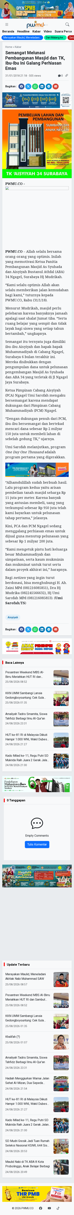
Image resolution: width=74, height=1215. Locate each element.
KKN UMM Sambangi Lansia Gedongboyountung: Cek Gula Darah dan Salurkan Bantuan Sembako (24, 695)
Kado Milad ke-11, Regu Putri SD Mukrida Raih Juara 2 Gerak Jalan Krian (27, 757)
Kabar (36, 31)
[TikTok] (58, 1208)
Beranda (8, 31)
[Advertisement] (37, 924)
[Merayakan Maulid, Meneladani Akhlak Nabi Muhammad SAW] (61, 979)
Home (8, 47)
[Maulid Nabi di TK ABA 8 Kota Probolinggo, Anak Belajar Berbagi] (61, 1167)
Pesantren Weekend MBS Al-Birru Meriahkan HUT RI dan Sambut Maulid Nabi (24, 674)
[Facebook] (41, 1208)
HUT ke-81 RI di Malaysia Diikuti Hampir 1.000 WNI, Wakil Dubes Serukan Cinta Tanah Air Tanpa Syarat (26, 737)
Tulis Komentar (37, 844)
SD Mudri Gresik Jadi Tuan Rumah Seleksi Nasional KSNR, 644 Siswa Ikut (28, 1143)
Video (48, 31)
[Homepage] (37, 24)
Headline (23, 31)
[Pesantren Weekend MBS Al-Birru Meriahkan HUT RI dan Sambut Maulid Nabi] (61, 1000)
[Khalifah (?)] (61, 1042)
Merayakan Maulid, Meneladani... (22, 38)
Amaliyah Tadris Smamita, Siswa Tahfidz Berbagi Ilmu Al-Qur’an (26, 716)
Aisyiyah (13, 617)
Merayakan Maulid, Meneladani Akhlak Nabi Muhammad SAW (25, 976)
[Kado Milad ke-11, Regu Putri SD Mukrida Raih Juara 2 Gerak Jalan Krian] (61, 1125)
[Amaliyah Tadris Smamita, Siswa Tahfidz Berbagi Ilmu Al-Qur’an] (61, 1062)
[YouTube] (49, 1208)
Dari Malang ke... (55, 38)
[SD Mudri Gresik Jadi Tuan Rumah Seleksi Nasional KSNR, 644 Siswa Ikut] (61, 1146)
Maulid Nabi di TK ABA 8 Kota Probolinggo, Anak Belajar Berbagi (27, 1164)
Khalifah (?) (12, 1037)
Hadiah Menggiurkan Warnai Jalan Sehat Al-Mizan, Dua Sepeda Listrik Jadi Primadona (27, 1080)
